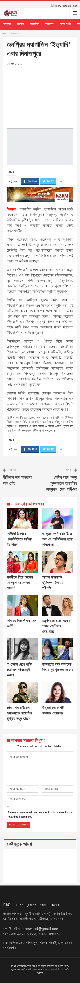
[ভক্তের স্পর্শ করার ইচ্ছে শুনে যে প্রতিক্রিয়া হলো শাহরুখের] (57, 518)
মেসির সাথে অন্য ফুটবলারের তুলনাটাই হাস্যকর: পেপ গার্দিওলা (61, 483)
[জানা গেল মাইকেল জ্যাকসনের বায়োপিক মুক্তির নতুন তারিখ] (22, 692)
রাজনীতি (34, 24)
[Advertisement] (40, 96)
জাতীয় (20, 24)
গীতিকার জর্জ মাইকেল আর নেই (17, 480)
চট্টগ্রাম (7, 24)
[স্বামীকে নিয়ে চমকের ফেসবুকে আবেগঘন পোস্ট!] (22, 562)
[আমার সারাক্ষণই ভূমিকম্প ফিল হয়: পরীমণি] (57, 562)
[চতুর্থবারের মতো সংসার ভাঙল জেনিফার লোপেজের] (57, 605)
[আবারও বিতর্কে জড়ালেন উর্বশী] (22, 605)
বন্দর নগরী (65, 24)
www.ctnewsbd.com (54, 969)
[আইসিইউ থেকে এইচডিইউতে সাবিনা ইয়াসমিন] (22, 518)
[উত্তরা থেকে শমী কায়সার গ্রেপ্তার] (57, 692)
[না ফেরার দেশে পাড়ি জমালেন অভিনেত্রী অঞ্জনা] (22, 649)
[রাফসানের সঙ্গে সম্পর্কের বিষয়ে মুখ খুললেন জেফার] (57, 649)
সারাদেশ (49, 24)
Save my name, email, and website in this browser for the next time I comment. (40, 814)
